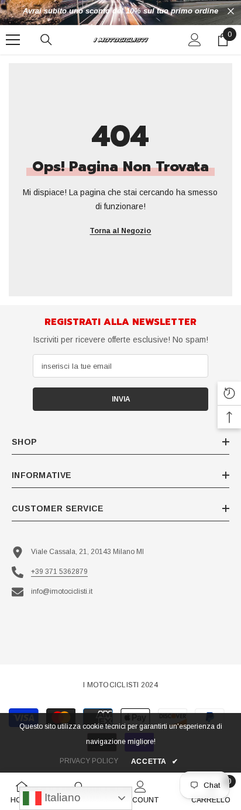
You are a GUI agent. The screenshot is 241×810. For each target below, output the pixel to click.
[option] (120, 11)
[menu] (13, 40)
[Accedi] (194, 39)
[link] (140, 791)
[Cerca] (46, 40)
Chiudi (230, 11)
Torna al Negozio (120, 231)
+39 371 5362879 (59, 571)
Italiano (61, 797)
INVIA (121, 399)
